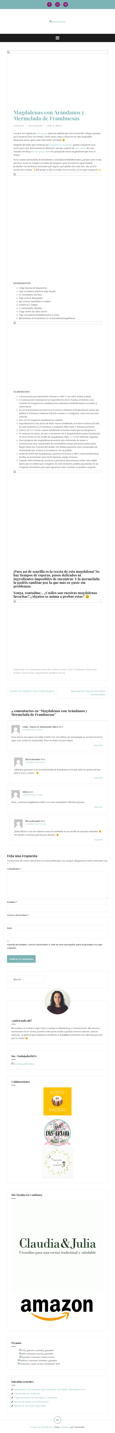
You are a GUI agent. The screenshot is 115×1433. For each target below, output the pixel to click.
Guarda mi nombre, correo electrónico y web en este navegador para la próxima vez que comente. (54, 946)
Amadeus (65, 1427)
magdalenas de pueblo (60, 144)
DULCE (50, 125)
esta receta (80, 148)
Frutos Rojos (28, 672)
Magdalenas (42, 672)
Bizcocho (46, 669)
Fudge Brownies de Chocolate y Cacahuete (35, 1397)
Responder (98, 745)
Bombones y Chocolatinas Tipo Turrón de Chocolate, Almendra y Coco (50, 1389)
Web (9, 928)
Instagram (42, 133)
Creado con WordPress (41, 1427)
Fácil (70, 669)
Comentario (14, 868)
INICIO (58, 125)
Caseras (56, 669)
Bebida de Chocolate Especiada (30, 1405)
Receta (61, 672)
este (71, 436)
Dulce (64, 669)
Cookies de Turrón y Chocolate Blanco (31, 691)
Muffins (53, 672)
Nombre (12, 902)
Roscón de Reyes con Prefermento (31, 1401)
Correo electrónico (18, 915)
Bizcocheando (36, 125)
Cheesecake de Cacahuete (27, 1393)
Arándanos (35, 669)
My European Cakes (41, 151)
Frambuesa (79, 669)
